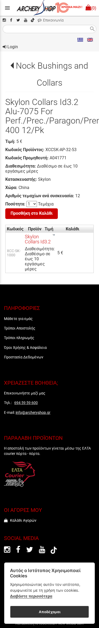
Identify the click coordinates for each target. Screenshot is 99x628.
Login (12, 46)
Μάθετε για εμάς (18, 319)
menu (7, 8)
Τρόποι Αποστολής (19, 328)
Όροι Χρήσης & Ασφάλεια (25, 347)
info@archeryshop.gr (33, 412)
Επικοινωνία (52, 20)
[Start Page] (49, 8)
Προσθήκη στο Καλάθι (32, 213)
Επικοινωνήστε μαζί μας (24, 393)
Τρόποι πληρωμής (19, 338)
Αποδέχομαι (49, 612)
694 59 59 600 (26, 403)
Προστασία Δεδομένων (23, 357)
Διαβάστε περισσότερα (31, 596)
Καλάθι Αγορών (22, 520)
